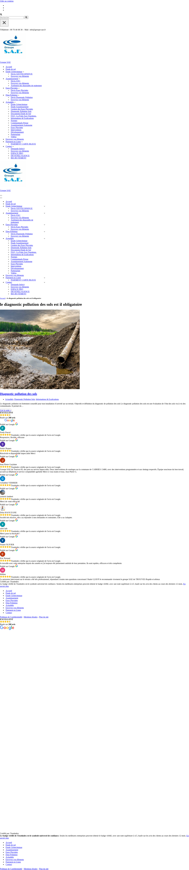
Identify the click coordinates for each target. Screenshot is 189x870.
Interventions (16, 130)
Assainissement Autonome (21, 125)
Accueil (9, 67)
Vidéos (13, 137)
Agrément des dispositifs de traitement (26, 85)
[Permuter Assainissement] (44, 213)
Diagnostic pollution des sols (18, 394)
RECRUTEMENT (18, 158)
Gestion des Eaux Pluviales (22, 109)
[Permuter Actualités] (44, 238)
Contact (9, 613)
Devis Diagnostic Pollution (22, 97)
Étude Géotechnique (19, 104)
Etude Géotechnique (14, 595)
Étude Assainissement (19, 107)
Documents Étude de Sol (21, 114)
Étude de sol (11, 69)
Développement (17, 132)
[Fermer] (4, 23)
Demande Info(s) (18, 149)
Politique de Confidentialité (11, 617)
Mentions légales (30, 617)
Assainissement (12, 598)
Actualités (9, 399)
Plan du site (43, 617)
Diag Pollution (11, 603)
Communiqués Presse (19, 123)
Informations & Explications (22, 118)
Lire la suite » (5, 410)
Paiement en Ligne (13, 610)
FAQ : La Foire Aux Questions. (24, 116)
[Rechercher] (1, 15)
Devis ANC (15, 81)
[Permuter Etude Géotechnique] (44, 206)
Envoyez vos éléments (20, 76)
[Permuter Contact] (44, 282)
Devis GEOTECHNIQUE (22, 74)
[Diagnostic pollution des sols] (40, 388)
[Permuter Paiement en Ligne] (44, 278)
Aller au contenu (6, 1)
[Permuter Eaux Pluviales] (44, 225)
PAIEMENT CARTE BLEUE (23, 144)
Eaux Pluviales (17, 127)
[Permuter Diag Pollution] (44, 232)
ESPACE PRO (17, 153)
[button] (23, 72)
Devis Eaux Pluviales (19, 90)
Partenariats (15, 134)
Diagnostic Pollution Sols (21, 111)
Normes (14, 120)
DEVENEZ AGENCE (20, 155)
